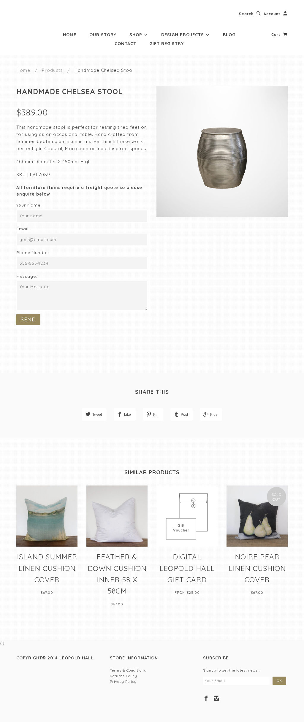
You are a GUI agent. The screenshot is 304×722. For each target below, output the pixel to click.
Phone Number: (33, 252)
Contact (125, 43)
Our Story (102, 34)
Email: (23, 228)
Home (69, 34)
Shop (136, 34)
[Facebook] (206, 698)
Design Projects (183, 34)
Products (52, 70)
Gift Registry (166, 43)
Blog (229, 34)
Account (272, 14)
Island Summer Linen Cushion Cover (47, 568)
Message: (26, 276)
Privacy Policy (123, 681)
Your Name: (29, 205)
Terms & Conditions (128, 670)
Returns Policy (123, 676)
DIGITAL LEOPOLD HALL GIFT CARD (187, 568)
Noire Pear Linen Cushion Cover (257, 568)
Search (246, 14)
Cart (276, 34)
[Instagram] (216, 698)
